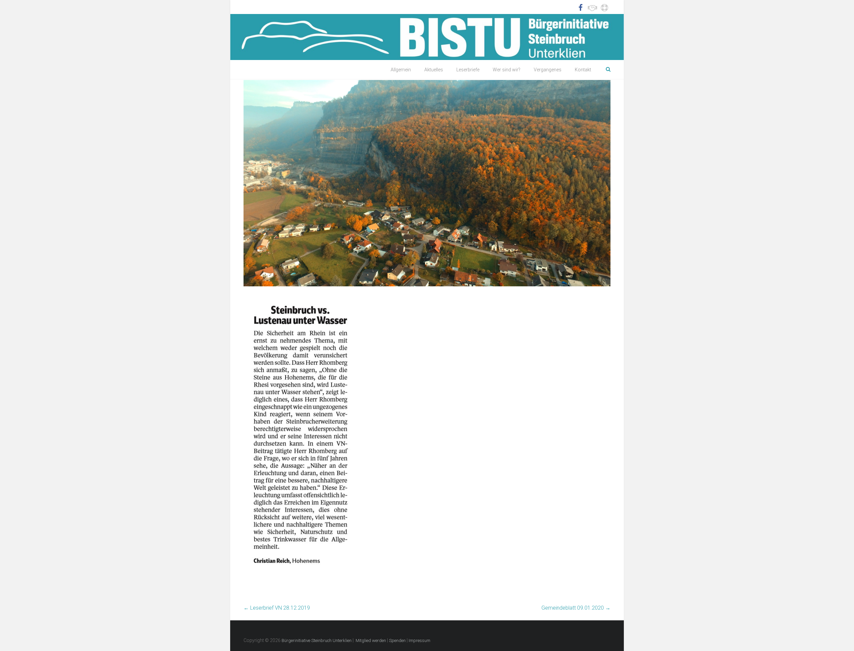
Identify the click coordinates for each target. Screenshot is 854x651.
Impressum (419, 640)
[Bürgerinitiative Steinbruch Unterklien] (427, 37)
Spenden (397, 640)
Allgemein (401, 69)
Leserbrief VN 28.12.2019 (277, 608)
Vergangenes (547, 69)
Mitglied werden (371, 640)
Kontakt (583, 69)
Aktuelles (433, 69)
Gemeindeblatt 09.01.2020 (575, 608)
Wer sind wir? (506, 69)
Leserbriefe (467, 69)
